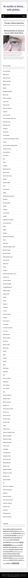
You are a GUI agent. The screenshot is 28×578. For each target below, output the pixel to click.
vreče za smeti (18, 560)
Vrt (3, 483)
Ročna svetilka (6, 337)
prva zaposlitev (13, 547)
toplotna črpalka (7, 558)
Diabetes (5, 111)
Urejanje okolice (7, 456)
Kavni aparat (6, 189)
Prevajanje (5, 324)
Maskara (5, 233)
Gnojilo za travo (7, 148)
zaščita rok (9, 563)
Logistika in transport (8, 219)
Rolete (4, 351)
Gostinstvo (6, 155)
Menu (23, 16)
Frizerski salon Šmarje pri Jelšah (11, 138)
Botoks (4, 88)
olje (11, 540)
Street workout (6, 415)
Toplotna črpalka (7, 439)
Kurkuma (5, 209)
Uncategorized (6, 452)
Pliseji (4, 300)
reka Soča (11, 549)
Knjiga (4, 192)
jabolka (15, 533)
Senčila (4, 361)
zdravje (15, 563)
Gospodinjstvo (6, 152)
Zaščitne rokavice (7, 503)
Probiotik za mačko (7, 327)
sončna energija (11, 553)
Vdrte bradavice (7, 462)
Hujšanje (5, 165)
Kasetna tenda (6, 182)
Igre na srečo (6, 172)
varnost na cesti (6, 560)
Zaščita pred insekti (8, 499)
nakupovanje (6, 537)
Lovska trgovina (7, 223)
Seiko (4, 354)
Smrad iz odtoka (7, 378)
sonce (4, 553)
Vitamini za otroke (7, 472)
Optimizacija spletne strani (9, 273)
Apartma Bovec (7, 78)
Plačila (4, 297)
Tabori (4, 425)
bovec (4, 529)
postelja (20, 545)
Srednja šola (6, 405)
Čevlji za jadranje (7, 98)
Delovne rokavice (7, 108)
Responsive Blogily (13, 576)
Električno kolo (6, 121)
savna (7, 551)
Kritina (4, 206)
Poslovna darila (7, 314)
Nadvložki (5, 243)
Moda (4, 240)
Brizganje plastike (7, 91)
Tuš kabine (5, 449)
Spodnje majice (6, 398)
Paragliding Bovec (7, 287)
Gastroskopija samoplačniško (10, 145)
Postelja (5, 317)
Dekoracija (5, 101)
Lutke (4, 226)
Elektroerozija (6, 125)
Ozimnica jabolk (7, 280)
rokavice (16, 549)
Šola (4, 391)
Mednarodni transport (8, 236)
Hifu (4, 159)
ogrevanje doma (15, 537)
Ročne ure (5, 341)
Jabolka (5, 179)
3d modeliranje (6, 71)
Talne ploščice (6, 429)
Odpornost (5, 263)
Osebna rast (6, 277)
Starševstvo (6, 412)
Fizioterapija (6, 135)
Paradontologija (7, 283)
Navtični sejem (6, 250)
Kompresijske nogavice (8, 196)
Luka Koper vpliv (20, 535)
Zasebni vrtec (6, 506)
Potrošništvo (6, 321)
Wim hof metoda (7, 496)
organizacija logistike (15, 542)
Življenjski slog (6, 513)
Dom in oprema (6, 115)
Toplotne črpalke (7, 442)
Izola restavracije (7, 175)
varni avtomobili (21, 558)
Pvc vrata (5, 331)
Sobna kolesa (6, 385)
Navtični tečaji (6, 253)
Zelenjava (5, 510)
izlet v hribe (10, 533)
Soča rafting (6, 388)
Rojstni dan (6, 348)
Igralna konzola (7, 169)
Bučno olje (5, 94)
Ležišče (5, 216)
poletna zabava (15, 545)
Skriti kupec (6, 368)
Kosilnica (5, 199)
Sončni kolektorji (7, 395)
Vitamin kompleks (7, 469)
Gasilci (4, 142)
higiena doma (14, 531)
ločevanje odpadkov (11, 535)
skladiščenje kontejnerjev (18, 551)
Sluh (4, 375)
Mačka (4, 229)
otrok (21, 542)
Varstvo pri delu (7, 459)
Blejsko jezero (6, 84)
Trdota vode (6, 445)
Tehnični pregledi (7, 435)
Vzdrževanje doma (7, 489)
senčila (11, 551)
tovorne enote (15, 558)
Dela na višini (6, 105)
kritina (19, 533)
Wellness (5, 493)
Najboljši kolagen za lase (9, 246)
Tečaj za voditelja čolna (9, 432)
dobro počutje (11, 529)
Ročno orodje (6, 344)
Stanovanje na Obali (8, 408)
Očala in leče (6, 260)
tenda (22, 555)
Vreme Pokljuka (7, 479)
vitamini (11, 560)
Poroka (5, 310)
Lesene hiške (6, 213)
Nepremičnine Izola (7, 256)
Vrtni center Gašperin (8, 486)
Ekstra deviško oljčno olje (9, 118)
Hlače (4, 162)
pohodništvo (7, 545)
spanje (10, 556)
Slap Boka (5, 371)
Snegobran (5, 381)
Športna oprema (7, 402)
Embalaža (5, 128)
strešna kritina (17, 556)
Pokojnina (5, 307)
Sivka (4, 364)
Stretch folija (6, 422)
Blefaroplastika (7, 81)
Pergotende (6, 294)
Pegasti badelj (6, 290)
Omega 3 (5, 270)
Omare (4, 267)
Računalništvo (6, 334)
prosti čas (6, 547)
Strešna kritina (6, 418)
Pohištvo (5, 304)
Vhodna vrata (6, 466)
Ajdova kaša (6, 74)
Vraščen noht (6, 476)
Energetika (5, 132)
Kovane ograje (6, 202)
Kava (4, 186)
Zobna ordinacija (7, 516)
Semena (5, 358)
